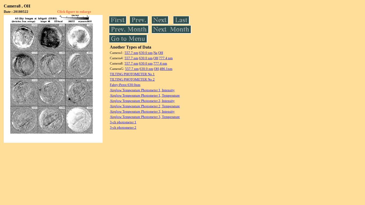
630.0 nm (146, 53)
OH (160, 53)
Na (155, 53)
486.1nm (166, 69)
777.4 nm (166, 58)
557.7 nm (131, 53)
